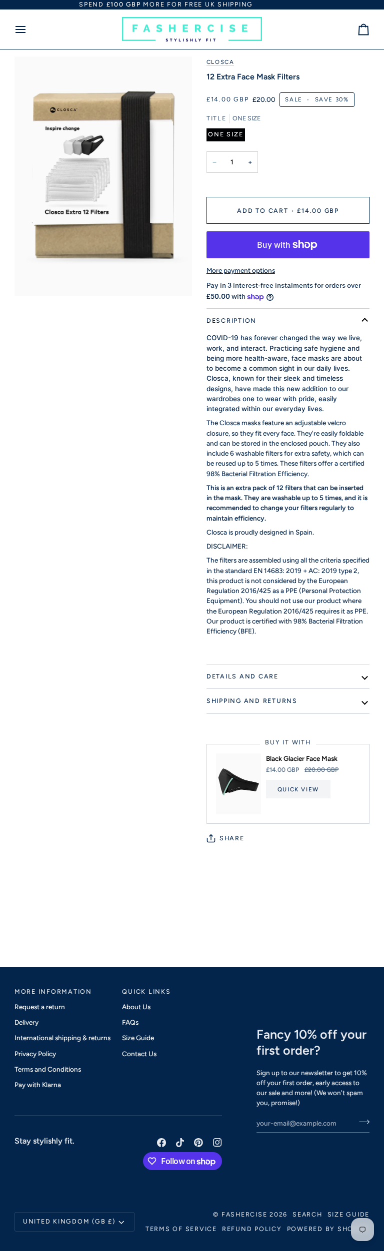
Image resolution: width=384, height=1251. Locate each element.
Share (232, 838)
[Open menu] (29, 29)
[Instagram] (217, 1142)
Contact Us (139, 1054)
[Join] (361, 1122)
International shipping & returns (62, 1038)
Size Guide (138, 1038)
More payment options (240, 270)
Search (307, 1214)
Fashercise (245, 1214)
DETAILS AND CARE (242, 676)
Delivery (26, 1022)
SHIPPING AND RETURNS (252, 700)
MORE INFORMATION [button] (53, 991)
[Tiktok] (180, 1142)
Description (231, 320)
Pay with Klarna (37, 1085)
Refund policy (252, 1229)
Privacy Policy (35, 1054)
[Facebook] (161, 1142)
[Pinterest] (198, 1142)
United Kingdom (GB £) (69, 1221)
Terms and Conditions (47, 1069)
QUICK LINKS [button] (146, 991)
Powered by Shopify (328, 1229)
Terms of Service (181, 1229)
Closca (220, 61)
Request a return (39, 1007)
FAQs (130, 1022)
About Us (136, 1007)
